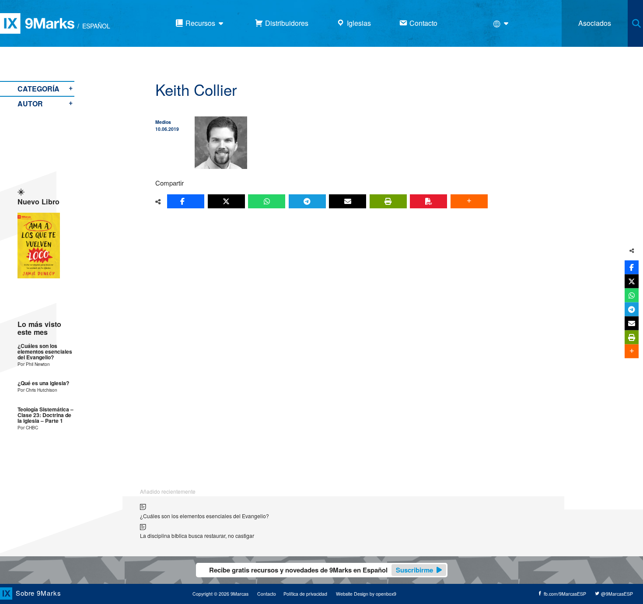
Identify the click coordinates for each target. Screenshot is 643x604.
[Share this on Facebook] (185, 201)
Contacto (266, 593)
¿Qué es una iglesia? (43, 383)
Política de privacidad (305, 593)
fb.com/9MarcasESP (564, 593)
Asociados (594, 23)
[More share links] (469, 201)
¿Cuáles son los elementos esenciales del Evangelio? (44, 352)
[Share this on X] (226, 201)
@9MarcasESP (616, 593)
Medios (163, 122)
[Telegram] (307, 201)
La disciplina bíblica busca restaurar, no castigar (197, 535)
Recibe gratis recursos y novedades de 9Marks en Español (321, 570)
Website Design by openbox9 (366, 593)
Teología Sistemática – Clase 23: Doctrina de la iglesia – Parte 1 (45, 415)
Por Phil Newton (33, 364)
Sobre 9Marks (38, 592)
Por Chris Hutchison (37, 389)
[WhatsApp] (266, 201)
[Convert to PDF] (428, 201)
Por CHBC (27, 427)
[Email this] (347, 201)
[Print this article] (388, 201)
